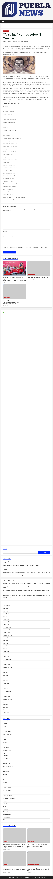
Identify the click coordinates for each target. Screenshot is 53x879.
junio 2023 (5, 707)
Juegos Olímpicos (8, 766)
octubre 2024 (6, 664)
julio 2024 (5, 672)
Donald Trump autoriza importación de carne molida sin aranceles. (22, 565)
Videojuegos (6, 817)
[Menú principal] (2, 21)
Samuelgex (6, 586)
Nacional (5, 777)
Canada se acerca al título (28, 593)
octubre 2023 (6, 696)
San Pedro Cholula (8, 795)
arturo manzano (7, 734)
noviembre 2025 (7, 629)
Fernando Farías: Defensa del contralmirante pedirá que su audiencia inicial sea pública (14, 858)
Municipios (6, 771)
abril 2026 (5, 616)
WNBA (4, 819)
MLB (4, 769)
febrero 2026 (6, 621)
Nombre (5, 231)
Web (4, 242)
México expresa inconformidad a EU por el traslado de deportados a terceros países (14, 835)
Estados (5, 761)
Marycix (5, 583)
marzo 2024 (6, 683)
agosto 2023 (6, 702)
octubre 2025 (6, 632)
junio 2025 (5, 643)
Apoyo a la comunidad (9, 729)
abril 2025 (5, 648)
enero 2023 (6, 712)
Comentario (6, 213)
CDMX (4, 739)
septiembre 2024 (7, 667)
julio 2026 (5, 608)
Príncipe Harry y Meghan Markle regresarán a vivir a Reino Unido (21, 575)
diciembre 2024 (7, 659)
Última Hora (6, 811)
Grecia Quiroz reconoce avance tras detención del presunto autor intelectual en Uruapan (14, 291)
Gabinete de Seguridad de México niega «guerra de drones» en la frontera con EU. (26, 572)
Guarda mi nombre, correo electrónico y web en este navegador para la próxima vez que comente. (25, 248)
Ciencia (5, 742)
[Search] (51, 21)
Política (5, 782)
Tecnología (6, 803)
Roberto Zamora (7, 41)
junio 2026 (5, 611)
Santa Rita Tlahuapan (9, 798)
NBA (4, 779)
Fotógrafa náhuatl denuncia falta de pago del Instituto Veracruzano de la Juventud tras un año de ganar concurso (14, 268)
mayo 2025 (6, 645)
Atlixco (5, 737)
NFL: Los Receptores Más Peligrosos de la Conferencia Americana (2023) (29, 583)
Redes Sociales (7, 787)
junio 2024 (5, 675)
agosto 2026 (6, 605)
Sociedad (5, 801)
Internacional (6, 763)
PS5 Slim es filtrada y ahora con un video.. (14, 595)
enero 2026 (6, 624)
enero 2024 (6, 688)
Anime (4, 726)
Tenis (4, 806)
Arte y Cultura (7, 731)
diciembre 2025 (7, 627)
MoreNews (34, 877)
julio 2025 (5, 640)
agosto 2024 (6, 670)
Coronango (6, 747)
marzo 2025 (6, 651)
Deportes (5, 753)
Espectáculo (6, 758)
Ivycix (4, 590)
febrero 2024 (6, 686)
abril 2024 (5, 680)
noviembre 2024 (7, 662)
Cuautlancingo (7, 750)
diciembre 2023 (7, 691)
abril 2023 (5, 710)
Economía (5, 755)
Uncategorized (7, 274)
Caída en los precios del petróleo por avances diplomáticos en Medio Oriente (38, 268)
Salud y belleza (7, 790)
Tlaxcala (5, 809)
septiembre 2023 (7, 699)
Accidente (6, 721)
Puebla (5, 785)
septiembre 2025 (7, 635)
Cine (4, 745)
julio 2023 (5, 704)
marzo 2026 (6, 619)
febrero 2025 (6, 653)
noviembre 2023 (7, 694)
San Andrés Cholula (8, 793)
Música (5, 774)
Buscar (5, 548)
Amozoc (5, 723)
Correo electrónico (8, 236)
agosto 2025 (6, 637)
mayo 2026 (6, 613)
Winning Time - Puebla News (11, 593)
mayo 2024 (6, 678)
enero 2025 (6, 656)
